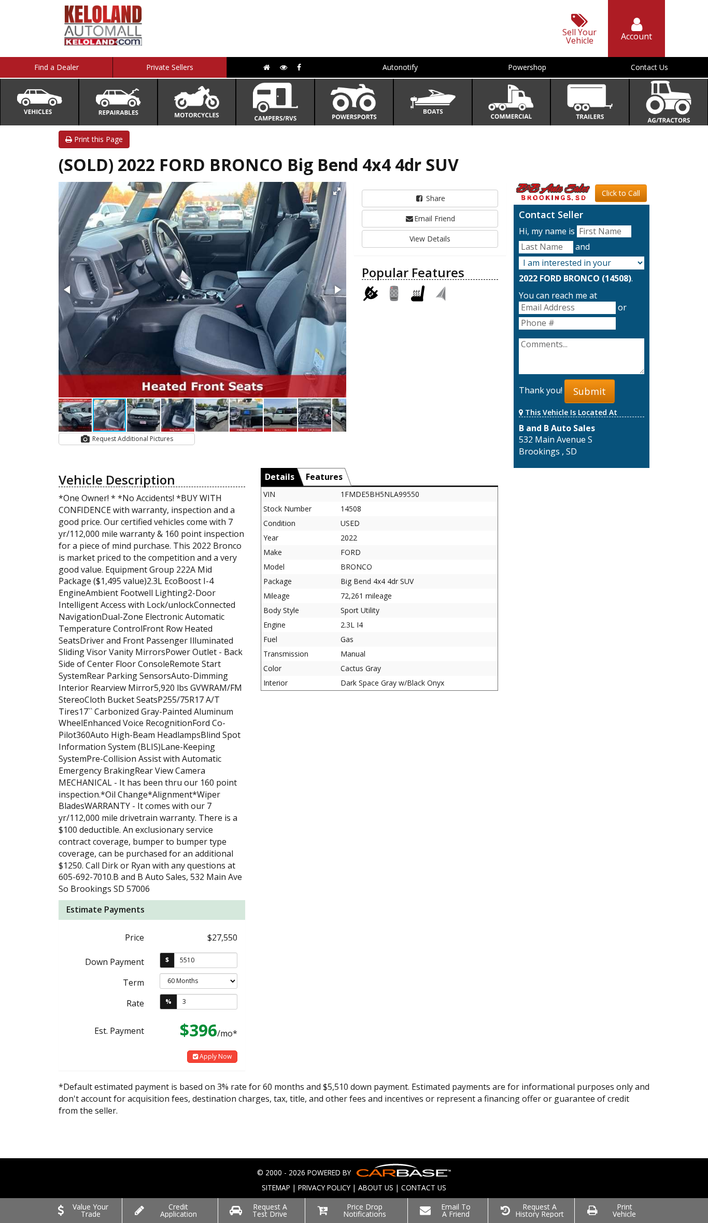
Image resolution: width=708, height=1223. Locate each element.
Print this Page (97, 139)
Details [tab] (279, 476)
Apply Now (215, 1056)
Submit (589, 391)
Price (134, 937)
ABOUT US (375, 1187)
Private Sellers (169, 67)
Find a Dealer (56, 67)
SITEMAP (276, 1187)
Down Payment (114, 962)
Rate (135, 1003)
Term (133, 982)
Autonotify (400, 67)
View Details (429, 239)
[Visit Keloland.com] (103, 42)
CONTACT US (423, 1187)
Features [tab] (324, 476)
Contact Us (649, 67)
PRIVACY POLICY (324, 1187)
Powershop (527, 67)
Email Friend (434, 218)
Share (434, 198)
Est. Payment (119, 1030)
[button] (337, 191)
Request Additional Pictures (132, 438)
